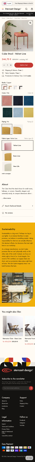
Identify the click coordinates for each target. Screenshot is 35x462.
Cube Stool (10, 18)
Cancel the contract (7, 436)
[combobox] (7, 3)
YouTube (22, 425)
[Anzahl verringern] (4, 65)
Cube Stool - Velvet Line (20, 18)
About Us (4, 401)
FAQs (21, 401)
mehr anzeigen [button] (6, 173)
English (9, 3)
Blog (3, 408)
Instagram (22, 423)
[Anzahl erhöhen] (11, 65)
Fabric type (27, 138)
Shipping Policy (24, 403)
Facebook (22, 420)
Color (29, 93)
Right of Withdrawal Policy (7, 432)
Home (3, 18)
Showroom (5, 403)
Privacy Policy (5, 429)
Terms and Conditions (8, 426)
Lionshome (5, 406)
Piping (29, 122)
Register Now (31, 388)
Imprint (4, 424)
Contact (22, 406)
